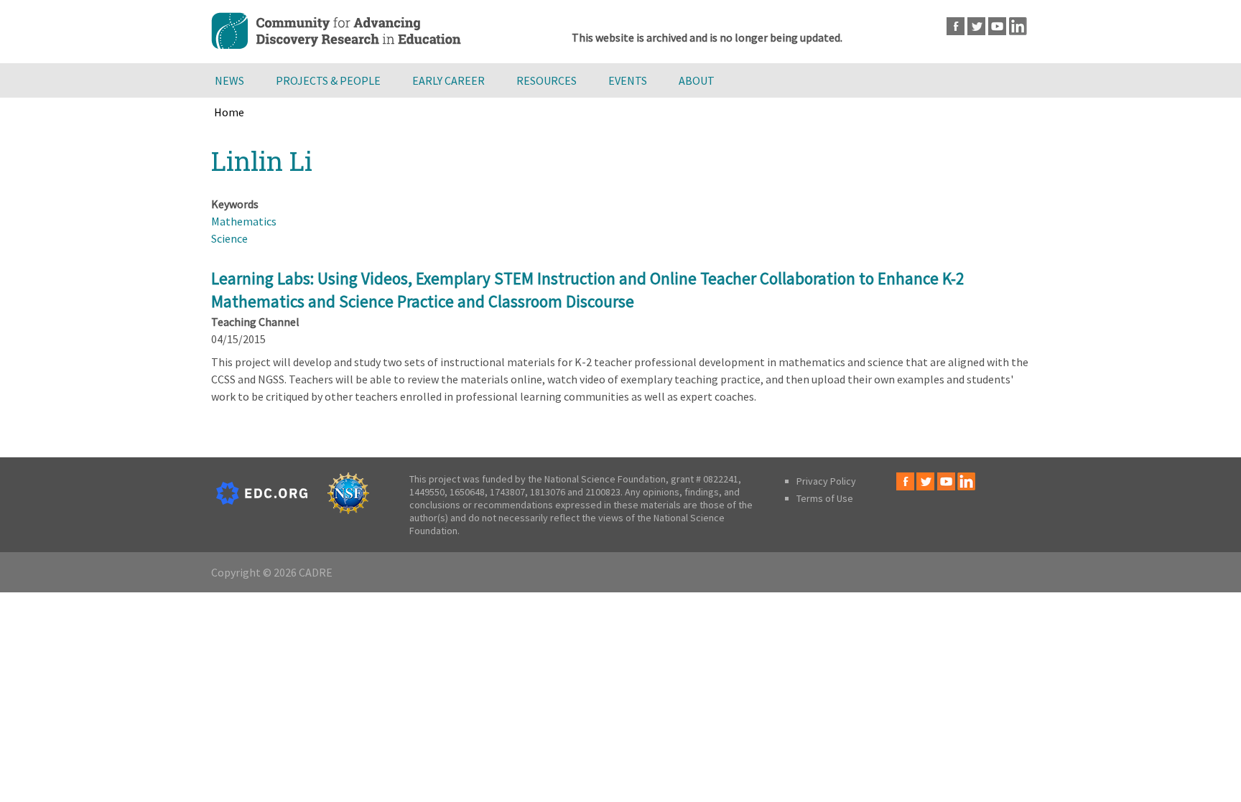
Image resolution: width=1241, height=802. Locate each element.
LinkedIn (1018, 26)
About (697, 80)
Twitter (976, 26)
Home (229, 112)
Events (627, 80)
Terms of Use (824, 498)
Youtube (997, 26)
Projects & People (328, 80)
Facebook (956, 26)
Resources (546, 80)
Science (229, 238)
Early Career (448, 80)
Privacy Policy (826, 481)
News (229, 80)
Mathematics (243, 221)
